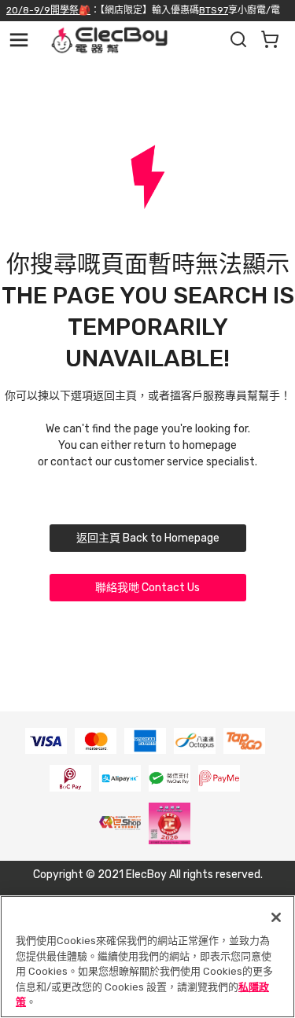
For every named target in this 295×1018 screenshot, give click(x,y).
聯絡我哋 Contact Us (147, 587)
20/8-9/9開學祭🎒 (48, 10)
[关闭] (276, 917)
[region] (147, 956)
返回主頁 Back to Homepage (147, 538)
